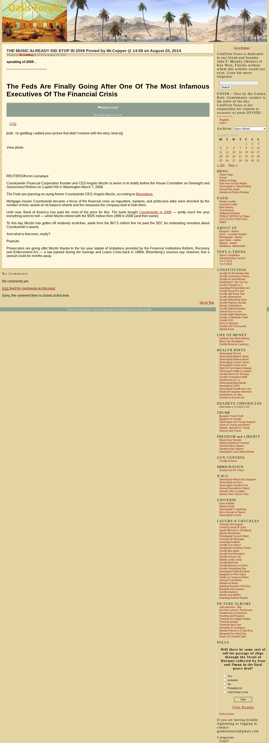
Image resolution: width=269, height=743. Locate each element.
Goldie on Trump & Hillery (234, 577)
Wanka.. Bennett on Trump (234, 427)
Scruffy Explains (228, 592)
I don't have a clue (238, 692)
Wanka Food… (227, 329)
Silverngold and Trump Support (237, 422)
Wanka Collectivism (230, 305)
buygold (224, 740)
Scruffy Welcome (229, 562)
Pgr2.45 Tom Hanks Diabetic (235, 368)
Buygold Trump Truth (231, 416)
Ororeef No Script (229, 189)
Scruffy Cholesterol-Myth (233, 377)
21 (240, 156)
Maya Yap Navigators (231, 341)
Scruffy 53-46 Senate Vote (234, 273)
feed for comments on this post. (28, 288)
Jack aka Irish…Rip (230, 607)
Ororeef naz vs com (230, 311)
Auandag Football (229, 542)
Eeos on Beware (228, 323)
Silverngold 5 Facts (230, 515)
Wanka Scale (227, 506)
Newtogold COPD (229, 385)
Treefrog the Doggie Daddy (235, 618)
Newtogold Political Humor (234, 571)
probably (233, 680)
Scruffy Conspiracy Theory (234, 276)
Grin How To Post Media (233, 183)
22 (246, 156)
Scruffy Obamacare (230, 296)
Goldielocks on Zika (230, 394)
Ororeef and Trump (230, 430)
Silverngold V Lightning (232, 509)
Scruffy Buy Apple (229, 550)
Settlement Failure (229, 213)
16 (252, 152)
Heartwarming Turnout (232, 258)
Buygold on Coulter (230, 419)
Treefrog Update (228, 621)
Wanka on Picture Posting (234, 192)
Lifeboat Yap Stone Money (234, 338)
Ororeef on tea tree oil (231, 397)
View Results (243, 707)
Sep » (233, 165)
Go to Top (207, 302)
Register (224, 119)
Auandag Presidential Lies (234, 288)
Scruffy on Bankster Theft (233, 317)
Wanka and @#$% (230, 595)
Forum (223, 177)
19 (227, 156)
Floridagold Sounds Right (234, 536)
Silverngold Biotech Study (234, 356)
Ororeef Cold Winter (230, 580)
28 (240, 160)
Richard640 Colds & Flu (233, 365)
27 (233, 160)
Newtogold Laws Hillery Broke (236, 451)
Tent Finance (226, 210)
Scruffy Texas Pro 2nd (231, 291)
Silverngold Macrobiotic (232, 382)
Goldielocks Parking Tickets (235, 547)
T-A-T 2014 (225, 261)
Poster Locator (227, 201)
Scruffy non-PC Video (231, 470)
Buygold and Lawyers (231, 589)
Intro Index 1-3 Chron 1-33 (234, 406)
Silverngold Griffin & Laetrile (235, 371)
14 (240, 152)
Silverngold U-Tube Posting (235, 186)
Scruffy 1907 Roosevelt (232, 326)
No (229, 684)
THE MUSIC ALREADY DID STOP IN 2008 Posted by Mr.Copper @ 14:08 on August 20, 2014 (94, 50)
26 (227, 160)
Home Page (226, 174)
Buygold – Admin (229, 231)
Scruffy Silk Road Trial (232, 293)
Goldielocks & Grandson (233, 613)
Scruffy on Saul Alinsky (232, 279)
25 (220, 160)
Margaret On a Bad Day (232, 633)
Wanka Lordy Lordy (230, 559)
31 (258, 160)
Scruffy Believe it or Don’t (233, 565)
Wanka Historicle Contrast (234, 443)
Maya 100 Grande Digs (232, 636)
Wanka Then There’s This (234, 494)
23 (252, 156)
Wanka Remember (230, 533)
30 (252, 160)
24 (258, 156)
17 (258, 152)
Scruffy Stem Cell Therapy (234, 374)
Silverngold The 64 (230, 353)
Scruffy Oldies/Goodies (232, 308)
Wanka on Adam (228, 583)
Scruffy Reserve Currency (234, 344)
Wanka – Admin (228, 243)
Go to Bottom (241, 48)
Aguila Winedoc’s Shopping (235, 530)
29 (246, 160)
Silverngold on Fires (230, 482)
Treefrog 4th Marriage (231, 539)
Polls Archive (226, 714)
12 (227, 152)
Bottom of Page (228, 180)
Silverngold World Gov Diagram (237, 479)
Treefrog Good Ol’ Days (232, 527)
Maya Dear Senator (230, 440)
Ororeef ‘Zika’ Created (232, 491)
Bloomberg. (144, 194)
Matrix (222, 222)
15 (246, 152)
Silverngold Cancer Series (234, 362)
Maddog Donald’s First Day (235, 586)
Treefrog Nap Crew (230, 624)
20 (233, 156)
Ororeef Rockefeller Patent (234, 488)
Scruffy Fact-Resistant (231, 553)
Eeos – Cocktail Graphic (233, 234)
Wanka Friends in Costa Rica (236, 630)
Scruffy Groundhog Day (232, 568)
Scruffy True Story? (230, 545)
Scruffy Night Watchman (233, 314)
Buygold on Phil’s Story (232, 574)
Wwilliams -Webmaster (232, 246)
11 (220, 152)
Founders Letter (228, 204)
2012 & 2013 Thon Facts (233, 219)
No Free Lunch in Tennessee (235, 610)
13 (233, 152)
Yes (230, 676)
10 (258, 148)
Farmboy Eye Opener (231, 448)
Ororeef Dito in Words (231, 445)
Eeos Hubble (226, 503)
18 (220, 156)
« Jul (221, 165)
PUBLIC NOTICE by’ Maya (234, 216)
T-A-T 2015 (225, 264)
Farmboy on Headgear (232, 627)
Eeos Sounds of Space (232, 512)
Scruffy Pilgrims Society (232, 302)
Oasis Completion (229, 255)
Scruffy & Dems (228, 461)
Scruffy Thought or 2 (230, 285)
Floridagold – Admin (230, 237)
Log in (223, 122)
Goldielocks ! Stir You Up (233, 282)
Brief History (226, 207)
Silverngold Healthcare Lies (235, 388)
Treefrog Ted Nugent (231, 524)
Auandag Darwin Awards (233, 597)
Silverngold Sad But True (233, 485)
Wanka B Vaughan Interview (235, 391)
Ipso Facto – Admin (230, 240)
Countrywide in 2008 (155, 212)
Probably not (235, 688)
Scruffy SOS (226, 320)
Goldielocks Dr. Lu (229, 380)
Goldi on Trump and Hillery (234, 424)
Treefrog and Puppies (231, 616)
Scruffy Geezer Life (230, 556)
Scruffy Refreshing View (233, 299)
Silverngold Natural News (234, 359)
